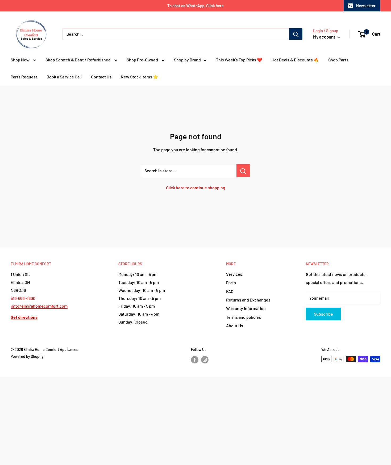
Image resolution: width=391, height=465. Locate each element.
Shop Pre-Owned (143, 59)
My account (324, 36)
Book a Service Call (64, 76)
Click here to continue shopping (195, 187)
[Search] (295, 34)
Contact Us (101, 76)
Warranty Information (246, 308)
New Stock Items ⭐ (139, 76)
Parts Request (24, 76)
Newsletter (366, 5)
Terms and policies (243, 317)
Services (234, 274)
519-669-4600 (23, 298)
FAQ (229, 291)
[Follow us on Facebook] (194, 359)
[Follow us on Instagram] (205, 359)
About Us (234, 325)
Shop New (20, 59)
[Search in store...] (243, 170)
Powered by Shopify (27, 356)
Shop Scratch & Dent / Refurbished (78, 59)
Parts (231, 282)
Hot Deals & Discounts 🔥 (295, 59)
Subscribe (323, 313)
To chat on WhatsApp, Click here (195, 5)
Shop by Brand (187, 59)
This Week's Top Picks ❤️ (239, 59)
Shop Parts (338, 59)
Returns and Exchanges (248, 299)
